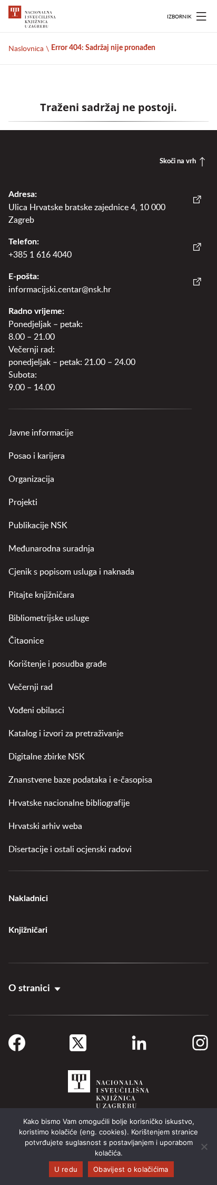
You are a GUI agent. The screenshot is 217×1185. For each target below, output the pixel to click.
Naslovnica (26, 48)
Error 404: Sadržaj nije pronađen (103, 48)
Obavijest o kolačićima (131, 1169)
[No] (204, 1146)
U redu (66, 1169)
